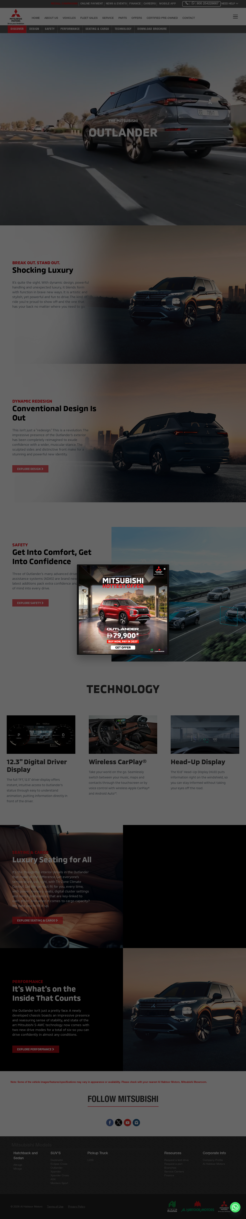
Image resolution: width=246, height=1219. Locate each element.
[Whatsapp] (235, 1209)
